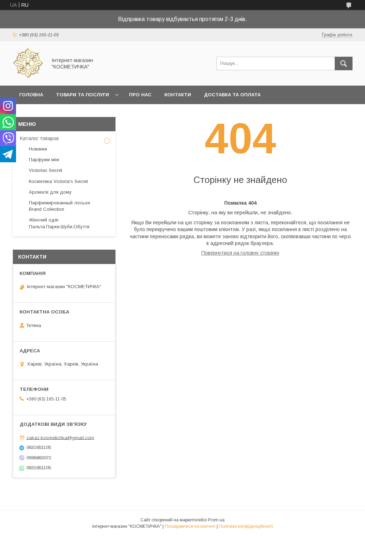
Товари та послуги (82, 94)
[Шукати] (344, 63)
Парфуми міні (44, 159)
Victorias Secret (45, 170)
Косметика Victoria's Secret (58, 181)
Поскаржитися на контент (190, 526)
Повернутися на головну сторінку (240, 253)
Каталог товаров (39, 138)
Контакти (177, 94)
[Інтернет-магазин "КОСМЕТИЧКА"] (28, 76)
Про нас (140, 94)
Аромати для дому (50, 192)
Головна (31, 94)
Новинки (38, 149)
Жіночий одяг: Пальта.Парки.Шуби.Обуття (59, 223)
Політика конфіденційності (246, 526)
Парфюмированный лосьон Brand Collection (59, 206)
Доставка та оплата (232, 94)
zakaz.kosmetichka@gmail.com (60, 437)
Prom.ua (216, 519)
